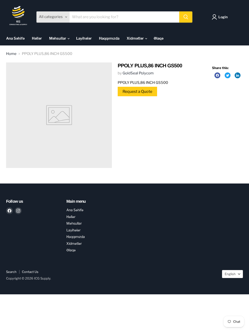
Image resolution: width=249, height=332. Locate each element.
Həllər (37, 38)
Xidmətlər (135, 38)
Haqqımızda (109, 38)
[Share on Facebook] (217, 75)
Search (11, 272)
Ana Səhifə (15, 38)
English (230, 274)
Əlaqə (158, 38)
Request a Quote (137, 91)
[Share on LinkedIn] (237, 75)
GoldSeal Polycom (138, 73)
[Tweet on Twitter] (228, 75)
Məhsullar (58, 38)
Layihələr (84, 38)
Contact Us (30, 272)
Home (11, 54)
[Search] (185, 17)
